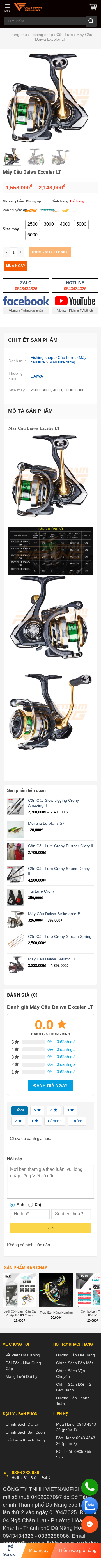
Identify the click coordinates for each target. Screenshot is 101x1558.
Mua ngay (15, 266)
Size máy (11, 229)
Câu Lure (64, 34)
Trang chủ (18, 34)
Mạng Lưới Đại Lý (21, 1376)
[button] (7, 7)
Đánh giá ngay (50, 1085)
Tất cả (19, 1110)
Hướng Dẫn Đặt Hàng (75, 1355)
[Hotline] (89, 1487)
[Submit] (91, 21)
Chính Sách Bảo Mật (74, 1363)
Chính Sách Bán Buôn (25, 1432)
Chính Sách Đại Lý (22, 1424)
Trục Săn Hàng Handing (56, 1312)
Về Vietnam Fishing (23, 1355)
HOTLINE (75, 285)
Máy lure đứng (62, 362)
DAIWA (37, 376)
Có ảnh (77, 1121)
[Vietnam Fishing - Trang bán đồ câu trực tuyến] (28, 7)
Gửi (50, 1228)
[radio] (33, 224)
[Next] (85, 98)
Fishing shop (41, 34)
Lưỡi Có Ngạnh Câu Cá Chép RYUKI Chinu (20, 1313)
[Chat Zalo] (89, 1505)
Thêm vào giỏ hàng (49, 252)
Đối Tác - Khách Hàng (25, 1440)
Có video (55, 1121)
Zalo (26, 285)
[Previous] (12, 98)
